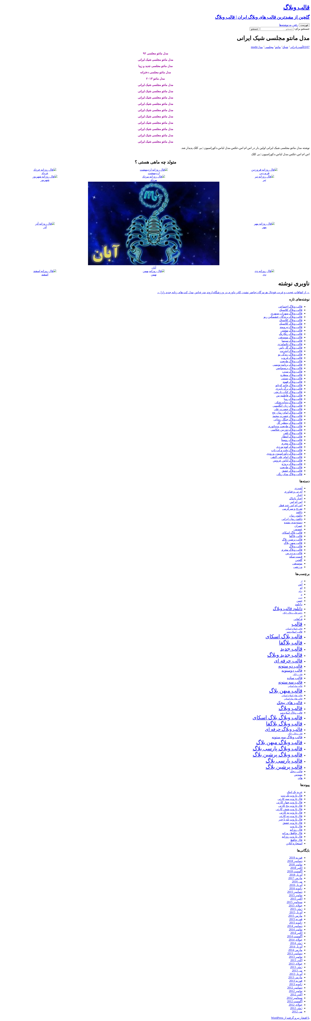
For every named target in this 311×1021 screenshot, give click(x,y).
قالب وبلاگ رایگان (295, 734)
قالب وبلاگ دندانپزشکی (288, 402)
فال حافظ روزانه (292, 833)
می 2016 (297, 881)
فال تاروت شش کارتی (289, 809)
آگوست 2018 (294, 871)
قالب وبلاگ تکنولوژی (290, 344)
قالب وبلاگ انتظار (291, 436)
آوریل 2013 (295, 973)
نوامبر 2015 (295, 895)
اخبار (299, 495)
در (301, 615)
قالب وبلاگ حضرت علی (288, 409)
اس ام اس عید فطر (290, 505)
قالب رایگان (297, 674)
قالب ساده (294, 678)
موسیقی (297, 563)
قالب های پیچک (289, 702)
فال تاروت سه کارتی (290, 798)
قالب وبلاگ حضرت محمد (287, 416)
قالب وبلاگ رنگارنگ (290, 333)
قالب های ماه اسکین (293, 699)
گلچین (298, 560)
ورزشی (297, 566)
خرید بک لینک (294, 792)
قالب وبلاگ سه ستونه (287, 737)
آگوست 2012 (294, 1001)
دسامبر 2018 (294, 861)
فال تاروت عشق (292, 822)
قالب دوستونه (291, 670)
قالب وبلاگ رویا (293, 398)
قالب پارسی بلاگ (284, 761)
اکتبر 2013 (296, 960)
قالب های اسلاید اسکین (291, 695)
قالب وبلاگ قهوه (292, 381)
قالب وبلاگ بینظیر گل (289, 422)
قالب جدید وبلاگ (284, 655)
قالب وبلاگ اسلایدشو (291, 712)
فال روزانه (296, 829)
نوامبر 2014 (295, 929)
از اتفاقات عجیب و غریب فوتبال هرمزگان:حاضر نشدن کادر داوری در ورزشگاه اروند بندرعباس (252, 292)
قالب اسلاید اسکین (293, 629)
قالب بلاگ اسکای (292, 532)
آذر (45, 227)
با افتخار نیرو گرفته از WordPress (290, 1017)
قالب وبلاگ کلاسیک (290, 309)
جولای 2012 (295, 1004)
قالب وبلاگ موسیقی (290, 337)
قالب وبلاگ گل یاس (290, 347)
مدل (260, 47)
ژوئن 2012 (296, 1008)
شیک (285, 47)
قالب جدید (291, 649)
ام (301, 587)
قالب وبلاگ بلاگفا (284, 723)
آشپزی (300, 47)
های (300, 778)
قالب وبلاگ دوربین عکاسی (286, 429)
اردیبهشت (154, 173)
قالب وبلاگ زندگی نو (290, 354)
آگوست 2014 (294, 936)
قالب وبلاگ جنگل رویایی (288, 419)
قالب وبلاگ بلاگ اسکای (277, 717)
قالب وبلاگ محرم (291, 443)
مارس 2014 (295, 950)
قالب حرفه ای (288, 660)
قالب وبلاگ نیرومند (291, 327)
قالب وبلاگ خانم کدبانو (289, 385)
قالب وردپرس (293, 553)
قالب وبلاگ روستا (291, 439)
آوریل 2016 (295, 885)
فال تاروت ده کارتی (290, 816)
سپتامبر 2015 (294, 902)
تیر (264, 179)
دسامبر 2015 (294, 891)
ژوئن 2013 (296, 967)
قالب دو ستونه (290, 666)
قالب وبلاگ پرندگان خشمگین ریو (283, 316)
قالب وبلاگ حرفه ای (283, 729)
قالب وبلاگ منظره (291, 374)
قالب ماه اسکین (295, 686)
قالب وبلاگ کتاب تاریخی (288, 392)
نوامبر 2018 (295, 864)
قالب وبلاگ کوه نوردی (289, 446)
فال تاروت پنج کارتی (290, 805)
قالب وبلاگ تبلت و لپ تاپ (286, 450)
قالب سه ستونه (290, 682)
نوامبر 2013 (295, 956)
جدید (300, 598)
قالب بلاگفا (295, 536)
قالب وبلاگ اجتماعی (290, 306)
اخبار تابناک (295, 498)
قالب (297, 624)
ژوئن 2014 (296, 943)
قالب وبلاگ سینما (292, 340)
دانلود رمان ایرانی (292, 518)
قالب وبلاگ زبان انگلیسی (287, 405)
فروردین (264, 173)
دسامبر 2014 (294, 926)
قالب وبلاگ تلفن (292, 433)
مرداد (153, 179)
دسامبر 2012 (294, 987)
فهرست (304, 25)
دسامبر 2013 (294, 953)
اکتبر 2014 (296, 932)
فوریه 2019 (295, 857)
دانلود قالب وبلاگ (287, 608)
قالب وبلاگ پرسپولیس (289, 368)
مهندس (298, 774)
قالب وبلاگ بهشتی (291, 330)
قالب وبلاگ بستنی (291, 378)
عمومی (298, 529)
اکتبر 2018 (296, 867)
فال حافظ (296, 840)
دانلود (299, 512)
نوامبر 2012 (295, 991)
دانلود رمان (295, 515)
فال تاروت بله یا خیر (290, 819)
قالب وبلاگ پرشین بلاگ (277, 754)
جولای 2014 (295, 939)
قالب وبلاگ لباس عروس (287, 460)
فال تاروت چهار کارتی (289, 802)
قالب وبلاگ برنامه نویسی (287, 364)
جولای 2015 (295, 905)
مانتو (278, 47)
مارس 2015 (295, 915)
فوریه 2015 (295, 919)
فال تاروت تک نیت (291, 795)
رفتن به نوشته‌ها (288, 24)
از (301, 581)
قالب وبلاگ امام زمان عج (287, 412)
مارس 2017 (295, 878)
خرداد (45, 173)
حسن (299, 600)
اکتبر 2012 (296, 994)
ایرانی (293, 47)
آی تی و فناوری (293, 491)
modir (254, 47)
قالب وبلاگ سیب (292, 371)
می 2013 (297, 970)
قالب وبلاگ (295, 546)
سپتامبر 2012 (294, 997)
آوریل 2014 (295, 946)
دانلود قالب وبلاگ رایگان (292, 613)
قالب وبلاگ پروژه (292, 463)
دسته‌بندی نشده (293, 522)
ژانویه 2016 (295, 888)
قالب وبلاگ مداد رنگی (289, 474)
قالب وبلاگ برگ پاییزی (289, 388)
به (301, 594)
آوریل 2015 (295, 912)
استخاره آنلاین (294, 843)
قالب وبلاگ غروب (291, 357)
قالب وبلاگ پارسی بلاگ (277, 748)
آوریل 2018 (295, 874)
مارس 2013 (295, 977)
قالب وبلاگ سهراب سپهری (286, 313)
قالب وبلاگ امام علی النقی (286, 457)
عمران (298, 525)
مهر (264, 227)
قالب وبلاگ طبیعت (291, 361)
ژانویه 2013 (295, 984)
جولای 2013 (295, 963)
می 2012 (297, 1011)
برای (300, 591)
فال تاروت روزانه (292, 836)
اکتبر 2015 (296, 898)
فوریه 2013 (295, 980)
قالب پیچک (296, 771)
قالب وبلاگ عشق (292, 470)
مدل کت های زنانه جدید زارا (175, 292)
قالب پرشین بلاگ (292, 539)
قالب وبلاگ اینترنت (291, 351)
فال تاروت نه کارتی (290, 812)
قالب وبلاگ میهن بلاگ (279, 742)
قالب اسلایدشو (294, 631)
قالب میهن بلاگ (293, 542)
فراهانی (298, 619)
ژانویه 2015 (295, 922)
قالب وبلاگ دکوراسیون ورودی (284, 453)
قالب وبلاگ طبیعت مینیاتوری (285, 426)
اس (300, 584)
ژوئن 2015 (296, 908)
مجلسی (269, 47)
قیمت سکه (295, 556)
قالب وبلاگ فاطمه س (289, 395)
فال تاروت (296, 826)
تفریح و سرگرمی (292, 508)
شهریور (44, 179)
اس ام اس (296, 501)
